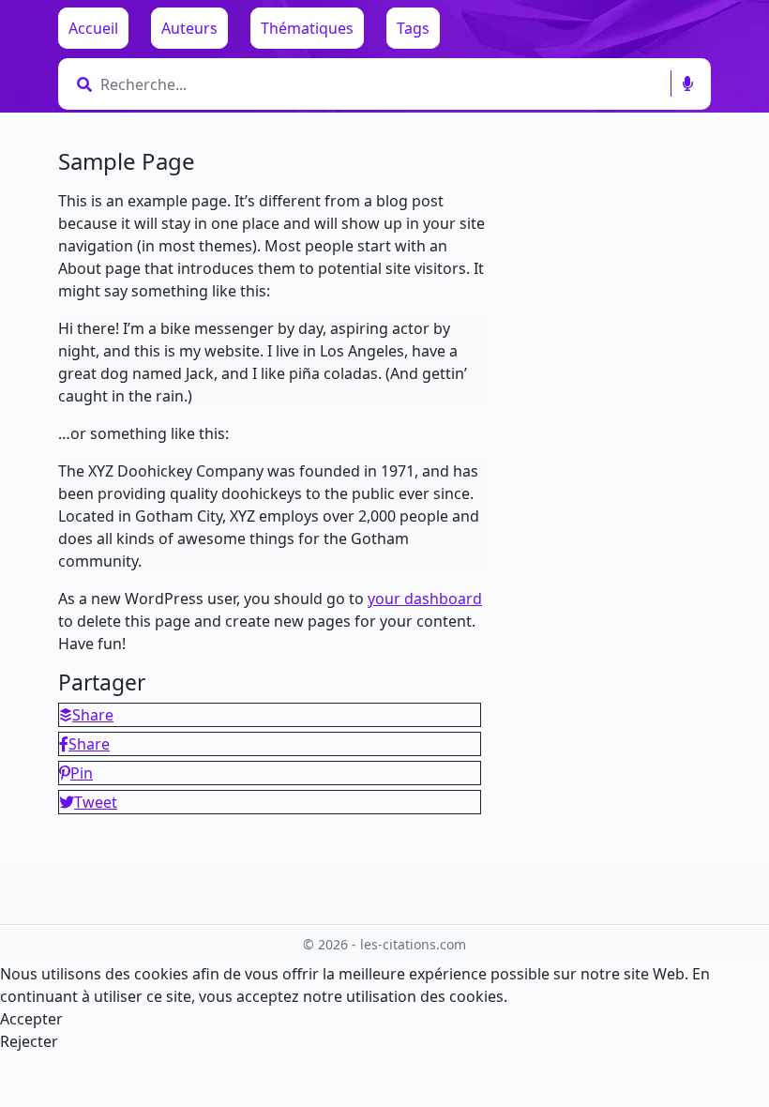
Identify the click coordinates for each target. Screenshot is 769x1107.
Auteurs (189, 28)
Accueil (93, 28)
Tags (413, 28)
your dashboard (425, 598)
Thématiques (307, 28)
